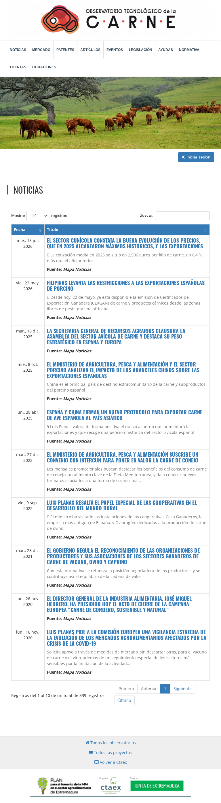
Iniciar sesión (197, 157)
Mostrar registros (39, 215)
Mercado (41, 50)
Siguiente (183, 688)
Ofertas (18, 67)
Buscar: (146, 215)
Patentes (65, 50)
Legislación (140, 50)
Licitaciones (44, 67)
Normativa (189, 50)
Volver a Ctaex (113, 762)
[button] (40, 230)
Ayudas (165, 50)
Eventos (114, 50)
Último (124, 700)
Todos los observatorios (112, 742)
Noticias (18, 50)
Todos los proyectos (112, 752)
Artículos (90, 50)
